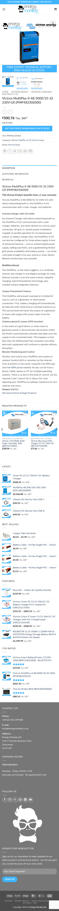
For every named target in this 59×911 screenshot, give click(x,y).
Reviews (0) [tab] (7, 180)
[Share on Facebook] (10, 151)
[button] (4, 9)
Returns (27, 903)
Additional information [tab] (15, 174)
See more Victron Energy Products (19, 393)
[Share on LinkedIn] (30, 151)
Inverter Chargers (41, 92)
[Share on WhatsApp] (4, 151)
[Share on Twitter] (15, 151)
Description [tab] (8, 168)
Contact (8, 901)
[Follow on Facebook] (4, 800)
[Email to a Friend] (20, 151)
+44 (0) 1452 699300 (12, 720)
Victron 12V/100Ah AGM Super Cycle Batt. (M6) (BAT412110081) (13, 443)
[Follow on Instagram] (10, 800)
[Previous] (6, 47)
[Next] (52, 47)
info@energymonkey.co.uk (15, 728)
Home (5, 92)
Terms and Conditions (42, 901)
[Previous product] (10, 112)
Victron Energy (19, 92)
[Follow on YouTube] (30, 800)
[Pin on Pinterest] (25, 151)
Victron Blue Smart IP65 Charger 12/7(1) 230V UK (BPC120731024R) (42, 443)
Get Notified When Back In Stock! (27, 129)
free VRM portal (14, 367)
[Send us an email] (20, 800)
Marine (15, 140)
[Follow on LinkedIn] (25, 800)
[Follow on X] (15, 800)
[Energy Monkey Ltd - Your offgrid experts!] (29, 9)
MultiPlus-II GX (10, 94)
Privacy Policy (22, 901)
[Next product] (4, 112)
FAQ (35, 903)
